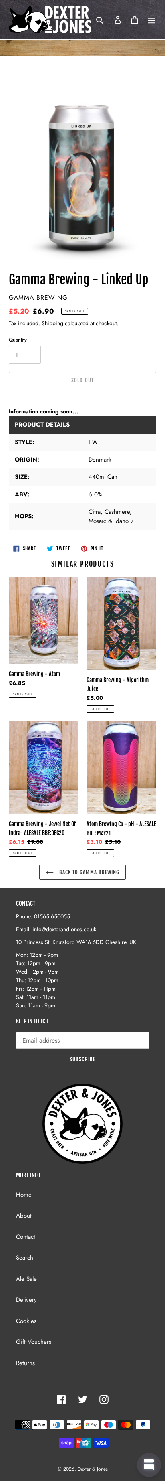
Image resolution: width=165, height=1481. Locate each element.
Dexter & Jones (93, 1469)
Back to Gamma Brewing (88, 872)
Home (24, 1194)
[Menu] (151, 19)
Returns (25, 1363)
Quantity (18, 340)
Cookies (26, 1321)
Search (24, 1257)
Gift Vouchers (33, 1341)
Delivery (26, 1299)
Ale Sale (26, 1278)
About (24, 1215)
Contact (25, 1236)
